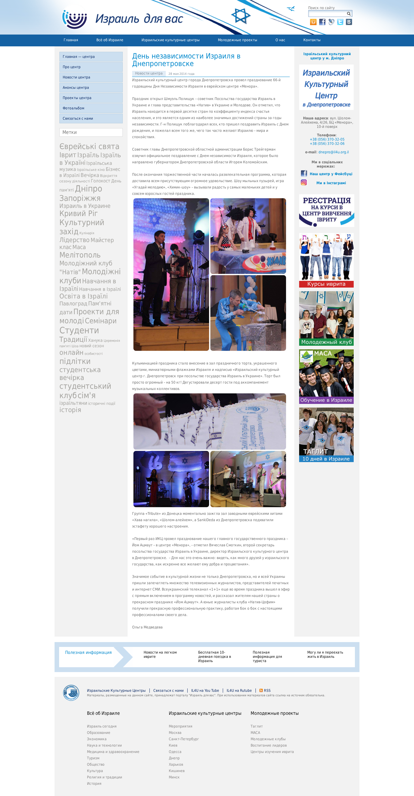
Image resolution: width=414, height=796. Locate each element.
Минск (174, 777)
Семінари (101, 321)
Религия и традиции (104, 777)
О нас (280, 40)
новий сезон (91, 345)
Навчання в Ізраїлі (100, 289)
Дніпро (88, 189)
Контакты (312, 40)
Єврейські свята (89, 146)
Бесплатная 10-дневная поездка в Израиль (214, 656)
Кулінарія (86, 233)
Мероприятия (180, 726)
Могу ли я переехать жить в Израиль (325, 654)
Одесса (175, 752)
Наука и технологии (104, 745)
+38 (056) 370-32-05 (327, 139)
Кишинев (177, 771)
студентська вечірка (80, 373)
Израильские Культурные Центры (116, 690)
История (94, 783)
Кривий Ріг (78, 213)
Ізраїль (88, 155)
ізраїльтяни (73, 403)
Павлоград (73, 303)
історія (70, 410)
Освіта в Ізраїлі (83, 296)
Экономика (97, 739)
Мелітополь (80, 255)
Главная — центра (79, 57)
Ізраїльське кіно (91, 170)
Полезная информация (88, 652)
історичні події (101, 403)
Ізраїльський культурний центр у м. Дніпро (327, 56)
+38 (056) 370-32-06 (327, 144)
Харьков (176, 764)
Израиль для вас (119, 17)
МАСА (255, 733)
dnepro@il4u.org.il (334, 152)
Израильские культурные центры (171, 40)
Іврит (67, 155)
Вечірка (90, 175)
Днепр (174, 758)
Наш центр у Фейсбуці (331, 174)
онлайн (71, 352)
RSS (267, 690)
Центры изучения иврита (272, 752)
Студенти (79, 330)
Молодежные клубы (268, 739)
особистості (94, 354)
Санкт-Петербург (184, 739)
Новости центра (76, 77)
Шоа (75, 346)
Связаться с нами (78, 118)
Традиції (73, 339)
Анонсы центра (76, 87)
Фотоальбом (73, 108)
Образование (98, 733)
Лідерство (74, 240)
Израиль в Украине (85, 206)
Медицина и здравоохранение (113, 752)
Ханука (95, 340)
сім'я (87, 395)
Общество (96, 764)
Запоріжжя (80, 198)
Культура (95, 771)
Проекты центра (77, 98)
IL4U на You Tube (205, 690)
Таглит (257, 726)
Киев (173, 745)
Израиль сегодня (102, 726)
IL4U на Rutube (239, 690)
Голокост (100, 181)
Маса (79, 247)
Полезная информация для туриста (267, 656)
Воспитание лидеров (269, 745)
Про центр (72, 67)
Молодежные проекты (237, 40)
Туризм (93, 758)
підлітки (75, 361)
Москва (175, 733)
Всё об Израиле (109, 40)
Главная (71, 40)
